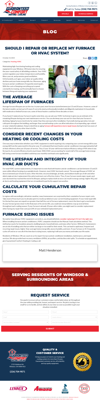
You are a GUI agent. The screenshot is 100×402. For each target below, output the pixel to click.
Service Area (57, 20)
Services (32, 20)
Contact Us (94, 20)
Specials (65, 14)
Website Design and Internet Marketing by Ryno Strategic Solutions (50, 399)
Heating (20, 20)
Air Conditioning (6, 20)
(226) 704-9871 (17, 371)
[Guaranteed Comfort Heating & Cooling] (16, 8)
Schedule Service (86, 14)
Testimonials (81, 20)
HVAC (19, 61)
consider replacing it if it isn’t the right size (76, 219)
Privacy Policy (73, 397)
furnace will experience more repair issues (60, 126)
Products (43, 20)
